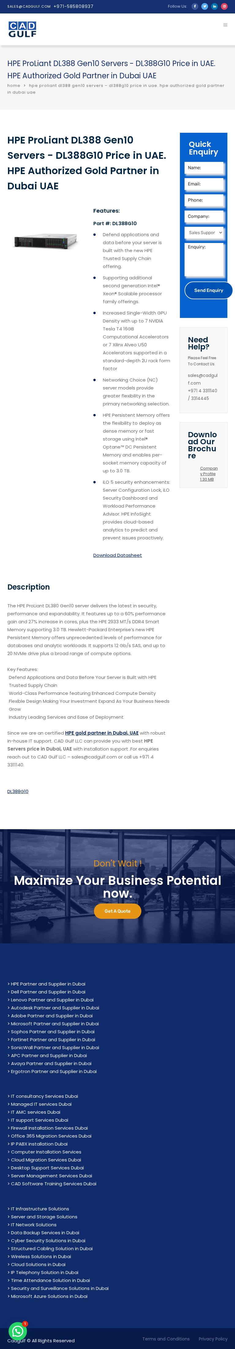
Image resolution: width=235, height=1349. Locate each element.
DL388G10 (17, 791)
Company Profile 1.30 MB (209, 473)
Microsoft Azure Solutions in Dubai (49, 1296)
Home (14, 85)
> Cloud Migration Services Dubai (44, 1160)
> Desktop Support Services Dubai (45, 1168)
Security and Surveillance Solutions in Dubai (60, 1288)
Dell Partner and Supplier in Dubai (48, 992)
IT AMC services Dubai (35, 1112)
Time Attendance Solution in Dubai (50, 1280)
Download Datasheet (117, 555)
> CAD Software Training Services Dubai (51, 1183)
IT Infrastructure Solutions (40, 1209)
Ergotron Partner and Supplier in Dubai (54, 1071)
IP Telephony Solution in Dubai (44, 1272)
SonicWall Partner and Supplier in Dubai (55, 1047)
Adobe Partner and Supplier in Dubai (52, 1015)
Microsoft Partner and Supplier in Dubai (55, 1023)
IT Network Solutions (34, 1224)
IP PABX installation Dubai (39, 1144)
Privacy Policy (213, 1339)
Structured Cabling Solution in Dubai (52, 1248)
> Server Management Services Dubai (49, 1175)
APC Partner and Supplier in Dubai (49, 1055)
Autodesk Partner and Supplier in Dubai (55, 1007)
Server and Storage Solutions (44, 1216)
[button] (18, 1331)
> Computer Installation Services (44, 1152)
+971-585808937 (74, 6)
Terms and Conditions (166, 1339)
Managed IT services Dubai (41, 1104)
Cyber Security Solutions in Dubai (48, 1240)
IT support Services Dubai (39, 1120)
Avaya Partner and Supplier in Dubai (51, 1063)
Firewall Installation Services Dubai (49, 1128)
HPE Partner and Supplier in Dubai (48, 984)
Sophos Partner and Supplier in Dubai (53, 1031)
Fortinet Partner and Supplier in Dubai (53, 1039)
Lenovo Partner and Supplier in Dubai (52, 1000)
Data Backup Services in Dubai (45, 1232)
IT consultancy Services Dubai (44, 1096)
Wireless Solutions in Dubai (41, 1256)
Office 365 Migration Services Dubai (51, 1136)
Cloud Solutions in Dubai (38, 1264)
